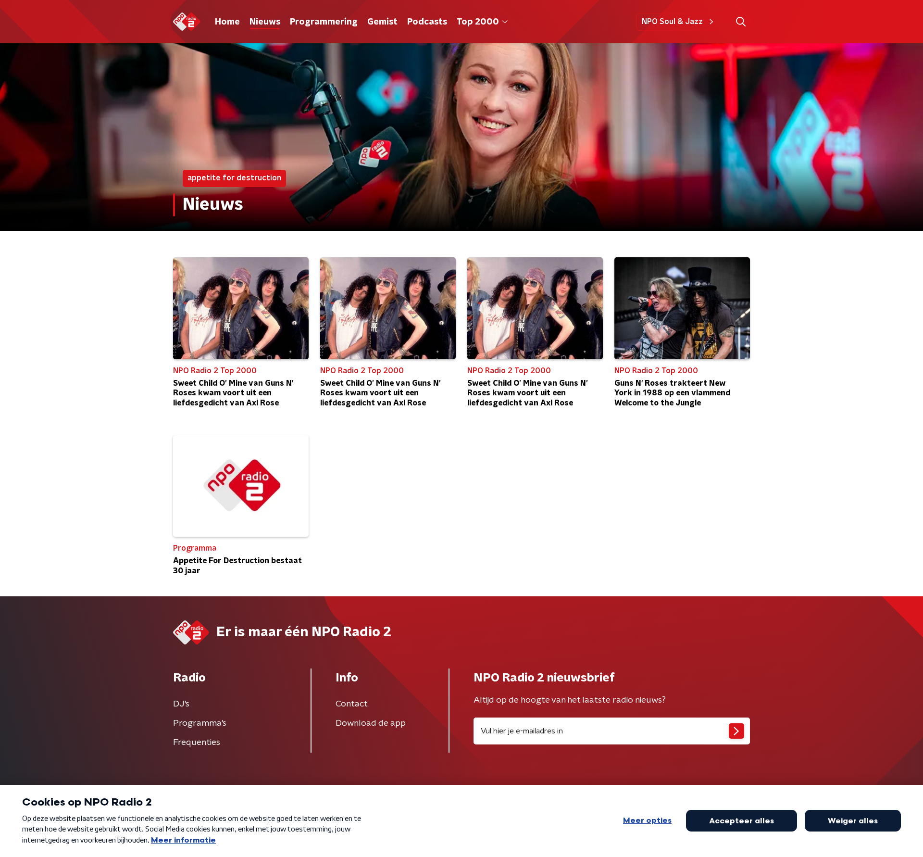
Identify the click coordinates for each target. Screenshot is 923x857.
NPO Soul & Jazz (672, 21)
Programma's (199, 723)
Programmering (324, 22)
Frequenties (196, 742)
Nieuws (264, 22)
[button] (740, 22)
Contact (352, 704)
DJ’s (181, 704)
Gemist (382, 22)
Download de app (371, 723)
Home (227, 22)
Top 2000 (478, 22)
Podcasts (427, 22)
